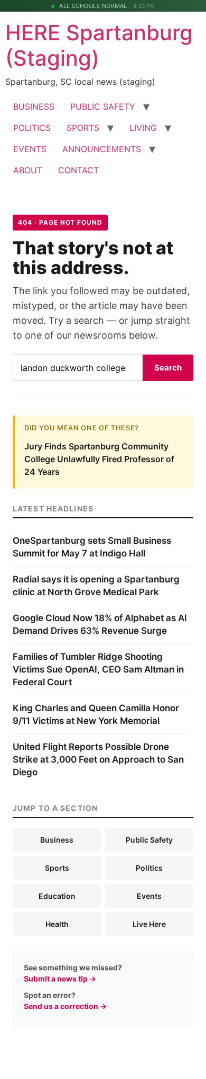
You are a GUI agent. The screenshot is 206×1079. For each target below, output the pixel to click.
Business (56, 839)
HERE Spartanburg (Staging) (99, 45)
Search (168, 367)
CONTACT (78, 170)
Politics (149, 867)
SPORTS (83, 127)
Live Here (149, 923)
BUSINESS (33, 106)
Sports (57, 867)
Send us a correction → (65, 1006)
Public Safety (149, 839)
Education (57, 895)
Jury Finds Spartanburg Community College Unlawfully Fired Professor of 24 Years (99, 459)
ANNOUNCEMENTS (101, 149)
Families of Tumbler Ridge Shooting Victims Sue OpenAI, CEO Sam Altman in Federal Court (98, 669)
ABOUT (27, 170)
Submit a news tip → (60, 978)
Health (57, 923)
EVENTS (29, 149)
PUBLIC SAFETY (102, 106)
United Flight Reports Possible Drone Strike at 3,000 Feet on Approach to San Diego (98, 759)
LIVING (143, 127)
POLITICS (32, 127)
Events (149, 895)
